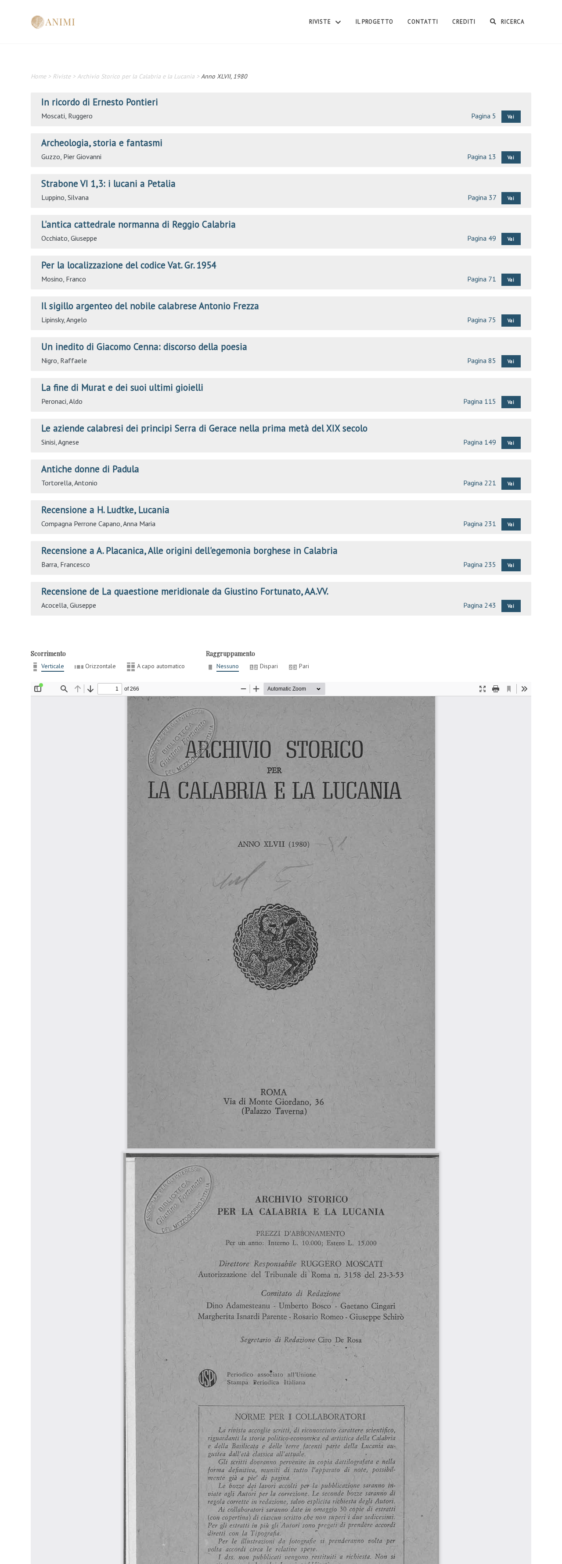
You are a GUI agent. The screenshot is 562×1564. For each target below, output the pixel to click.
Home (38, 76)
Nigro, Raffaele (64, 360)
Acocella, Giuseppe (68, 605)
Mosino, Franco (63, 278)
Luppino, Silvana (65, 197)
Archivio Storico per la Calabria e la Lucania (136, 76)
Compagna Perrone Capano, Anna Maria (98, 523)
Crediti (464, 21)
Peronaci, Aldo (62, 401)
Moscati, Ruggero (67, 115)
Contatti (422, 21)
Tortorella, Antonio (69, 482)
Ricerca (512, 21)
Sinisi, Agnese (60, 442)
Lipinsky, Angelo (64, 319)
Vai (511, 117)
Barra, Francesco (65, 564)
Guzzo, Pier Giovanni (71, 156)
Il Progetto (374, 21)
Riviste (321, 21)
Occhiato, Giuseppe (69, 238)
